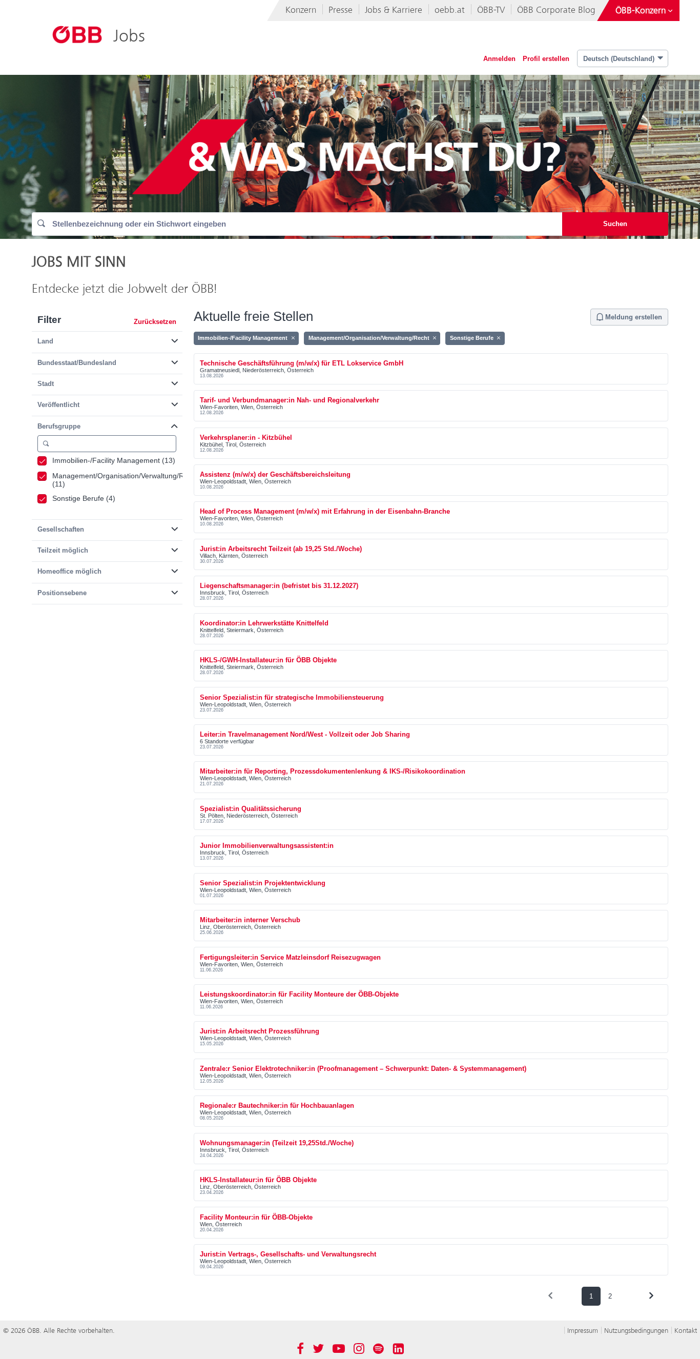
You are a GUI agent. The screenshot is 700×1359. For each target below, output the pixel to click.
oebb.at (450, 10)
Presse (340, 10)
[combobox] (297, 224)
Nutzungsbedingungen (636, 1330)
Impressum (582, 1330)
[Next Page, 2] (651, 1295)
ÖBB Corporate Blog (556, 10)
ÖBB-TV (491, 10)
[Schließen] (292, 337)
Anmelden (499, 59)
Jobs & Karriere (393, 10)
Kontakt (685, 1330)
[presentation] (550, 1295)
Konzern (300, 10)
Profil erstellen (546, 59)
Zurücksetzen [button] (155, 322)
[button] (107, 339)
